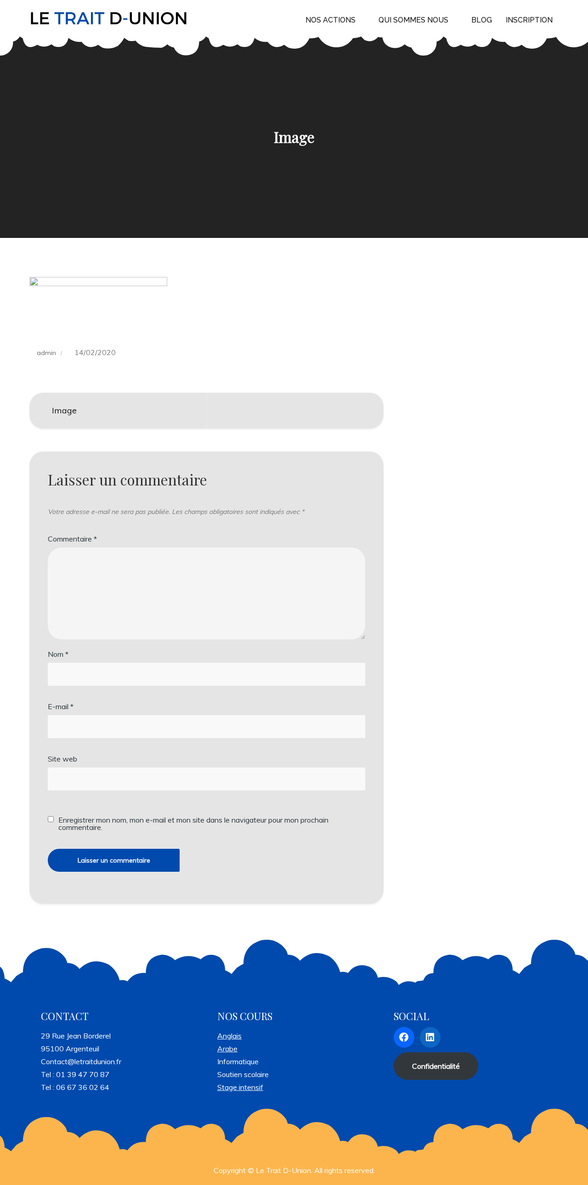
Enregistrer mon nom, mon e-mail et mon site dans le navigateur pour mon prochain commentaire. (193, 823)
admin (46, 353)
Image (64, 410)
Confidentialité (436, 1066)
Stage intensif (240, 1087)
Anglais (229, 1035)
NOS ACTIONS (330, 20)
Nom (58, 654)
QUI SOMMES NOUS (413, 20)
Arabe (227, 1048)
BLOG (481, 20)
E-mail (61, 706)
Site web (62, 758)
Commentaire (72, 538)
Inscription (529, 20)
